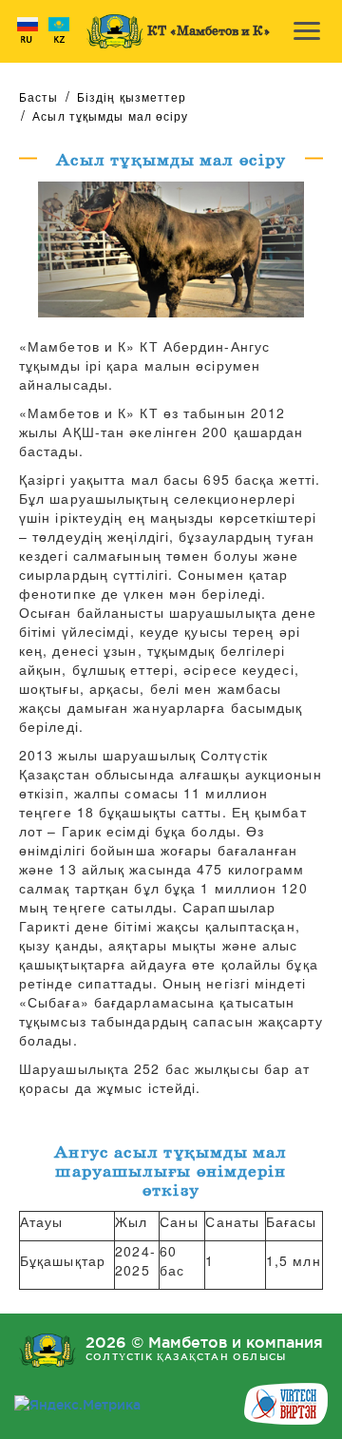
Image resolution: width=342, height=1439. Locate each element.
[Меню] (306, 31)
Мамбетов (114, 31)
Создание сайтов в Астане (286, 1404)
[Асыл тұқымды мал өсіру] (171, 247)
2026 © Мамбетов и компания (204, 1347)
